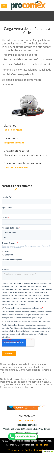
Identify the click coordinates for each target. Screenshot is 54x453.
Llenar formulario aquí (16, 167)
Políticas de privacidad (36, 450)
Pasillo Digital (41, 444)
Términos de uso (15, 450)
